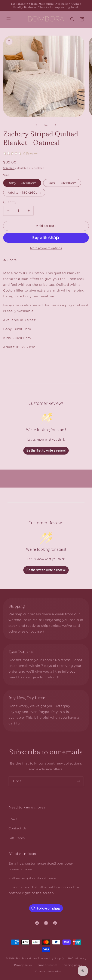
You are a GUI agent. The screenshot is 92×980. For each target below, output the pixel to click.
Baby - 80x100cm (22, 183)
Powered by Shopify (51, 958)
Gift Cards (17, 838)
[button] (8, 19)
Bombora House (26, 958)
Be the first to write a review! (46, 450)
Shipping (9, 168)
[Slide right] (55, 125)
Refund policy (77, 958)
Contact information (48, 971)
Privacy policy (23, 965)
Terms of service (47, 965)
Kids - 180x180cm (62, 183)
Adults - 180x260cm (24, 193)
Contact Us (18, 828)
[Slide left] (36, 125)
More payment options (46, 248)
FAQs (13, 819)
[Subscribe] (78, 781)
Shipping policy (72, 965)
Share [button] (12, 260)
